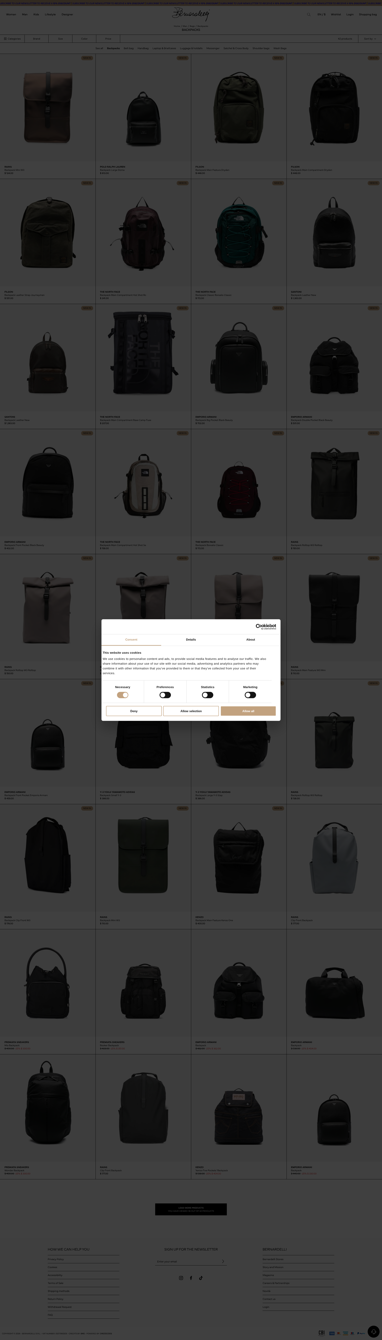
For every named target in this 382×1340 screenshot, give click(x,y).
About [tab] (250, 639)
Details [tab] (191, 639)
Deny (133, 711)
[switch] (165, 695)
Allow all (248, 711)
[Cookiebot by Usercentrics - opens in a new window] (258, 627)
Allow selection (191, 711)
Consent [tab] (131, 639)
